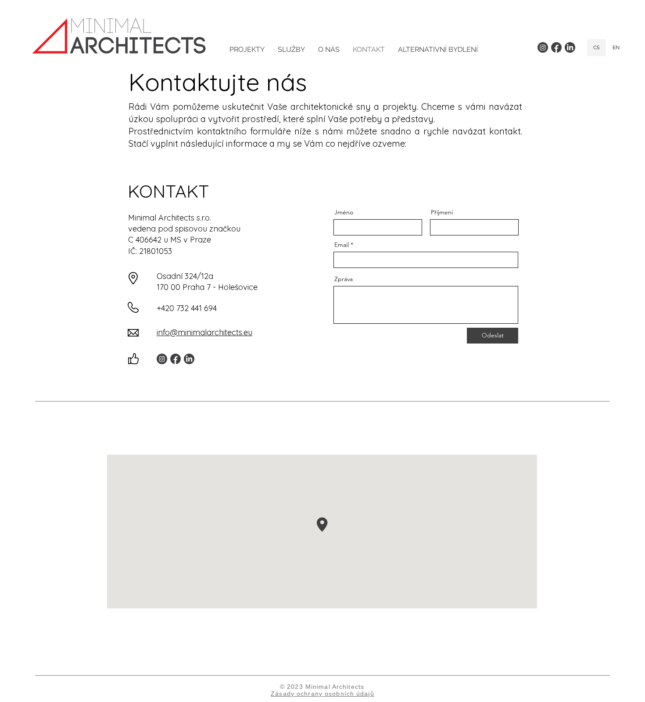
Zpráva (343, 279)
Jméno (343, 212)
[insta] (543, 47)
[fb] (556, 47)
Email (341, 245)
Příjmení (442, 212)
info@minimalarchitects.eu (204, 332)
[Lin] (570, 47)
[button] (291, 50)
